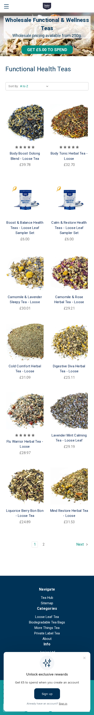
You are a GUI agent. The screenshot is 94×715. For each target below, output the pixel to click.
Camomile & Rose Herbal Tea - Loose (69, 299)
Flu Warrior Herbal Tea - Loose (25, 444)
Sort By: (13, 86)
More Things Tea (47, 628)
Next (80, 544)
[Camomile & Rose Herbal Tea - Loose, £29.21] (69, 272)
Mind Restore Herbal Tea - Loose (69, 513)
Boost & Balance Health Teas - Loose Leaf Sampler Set (24, 228)
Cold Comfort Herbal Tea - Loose (25, 368)
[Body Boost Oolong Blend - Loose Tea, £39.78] (25, 122)
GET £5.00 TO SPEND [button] (47, 49)
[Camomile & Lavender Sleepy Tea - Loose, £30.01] (25, 272)
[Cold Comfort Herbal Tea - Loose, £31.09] (25, 341)
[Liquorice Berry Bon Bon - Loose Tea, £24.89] (25, 486)
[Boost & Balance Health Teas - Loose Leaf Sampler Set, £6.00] (25, 198)
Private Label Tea (47, 633)
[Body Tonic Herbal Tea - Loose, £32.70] (69, 122)
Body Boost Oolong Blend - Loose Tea (25, 156)
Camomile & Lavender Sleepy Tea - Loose (25, 299)
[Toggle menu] (6, 6)
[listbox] (35, 86)
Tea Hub (47, 598)
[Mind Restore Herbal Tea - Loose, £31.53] (69, 486)
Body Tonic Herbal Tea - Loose (69, 156)
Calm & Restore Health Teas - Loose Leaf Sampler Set (69, 228)
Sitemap (47, 603)
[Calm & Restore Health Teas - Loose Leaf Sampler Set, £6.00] (69, 198)
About (47, 639)
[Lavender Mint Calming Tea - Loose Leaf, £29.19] (69, 410)
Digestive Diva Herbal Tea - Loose (69, 368)
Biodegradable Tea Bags (47, 622)
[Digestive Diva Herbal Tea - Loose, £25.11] (69, 341)
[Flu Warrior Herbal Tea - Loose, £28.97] (25, 410)
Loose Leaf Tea (47, 617)
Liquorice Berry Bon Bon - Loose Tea (25, 513)
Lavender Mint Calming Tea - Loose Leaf (69, 438)
